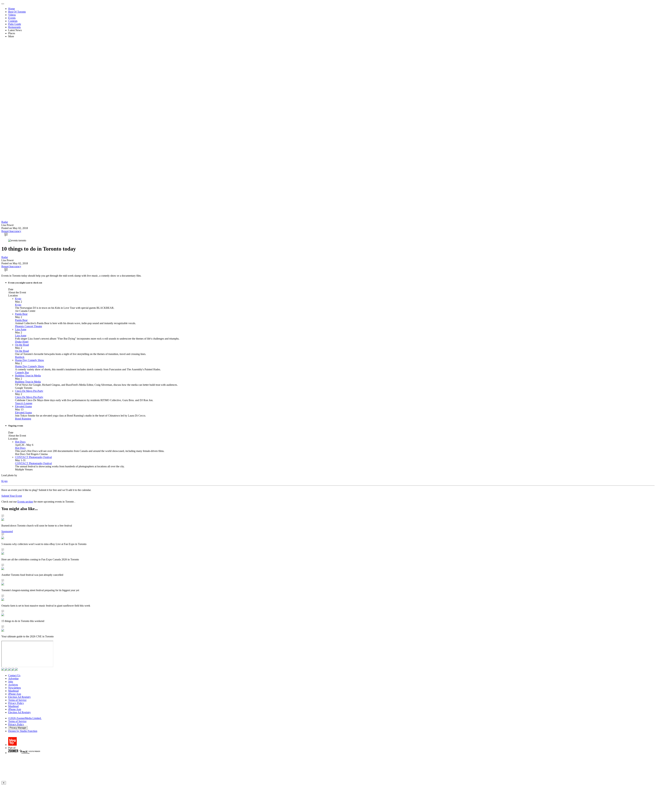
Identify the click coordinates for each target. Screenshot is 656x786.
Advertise (13, 678)
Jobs (10, 681)
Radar (4, 221)
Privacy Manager (18, 727)
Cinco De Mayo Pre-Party (29, 390)
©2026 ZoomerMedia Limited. (25, 718)
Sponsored (7, 531)
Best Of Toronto (17, 11)
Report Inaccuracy (11, 231)
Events (12, 17)
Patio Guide (14, 24)
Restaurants (14, 27)
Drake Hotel (21, 341)
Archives (13, 684)
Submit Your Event (11, 495)
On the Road (22, 344)
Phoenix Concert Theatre (28, 326)
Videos (12, 14)
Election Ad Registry (19, 697)
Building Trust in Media (28, 375)
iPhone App (14, 693)
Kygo (18, 298)
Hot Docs (20, 441)
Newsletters (14, 687)
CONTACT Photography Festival (33, 457)
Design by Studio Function (22, 731)
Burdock (19, 357)
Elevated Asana (23, 406)
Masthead (13, 690)
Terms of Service (17, 700)
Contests (12, 21)
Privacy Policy (16, 703)
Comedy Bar (22, 372)
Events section (25, 501)
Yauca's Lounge (23, 403)
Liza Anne (20, 329)
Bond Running (23, 418)
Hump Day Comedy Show (29, 360)
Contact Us (14, 675)
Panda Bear (21, 314)
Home (11, 8)
